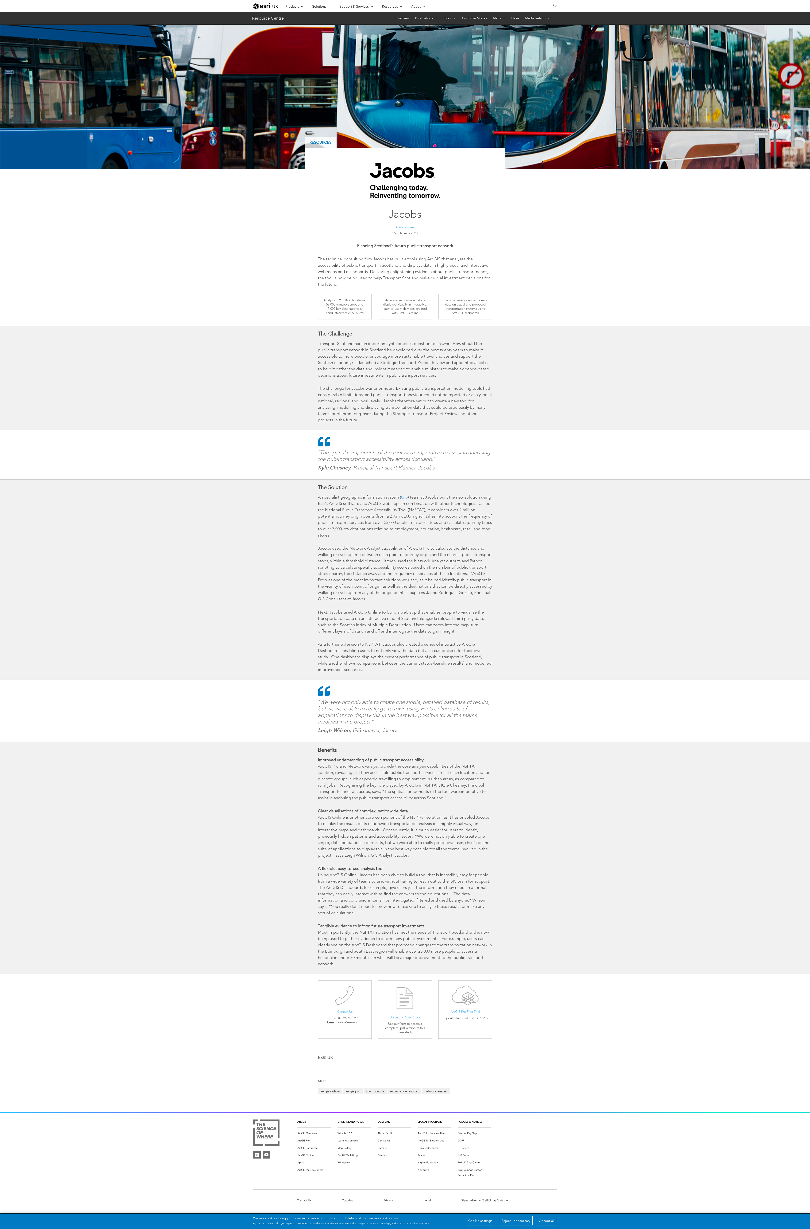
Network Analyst (435, 1091)
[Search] (555, 6)
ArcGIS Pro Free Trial (465, 1012)
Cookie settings (480, 1221)
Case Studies (405, 227)
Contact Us (344, 1012)
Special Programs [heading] (430, 1121)
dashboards (375, 1091)
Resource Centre (268, 18)
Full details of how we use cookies (366, 1218)
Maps (497, 18)
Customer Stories (474, 18)
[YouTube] (266, 1155)
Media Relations (537, 18)
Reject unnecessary (516, 1221)
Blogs (447, 18)
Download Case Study (405, 1017)
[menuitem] (314, 1133)
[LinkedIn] (257, 1155)
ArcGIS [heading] (301, 1121)
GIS (404, 497)
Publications (424, 18)
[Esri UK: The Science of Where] (266, 1133)
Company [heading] (384, 1121)
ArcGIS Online (330, 1091)
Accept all (547, 1221)
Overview (402, 18)
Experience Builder (404, 1091)
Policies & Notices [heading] (470, 1121)
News (515, 18)
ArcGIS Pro (353, 1091)
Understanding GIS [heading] (351, 1121)
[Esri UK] (265, 6)
